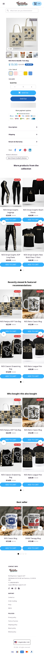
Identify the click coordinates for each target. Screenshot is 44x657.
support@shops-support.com (17, 585)
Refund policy (12, 632)
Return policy (12, 628)
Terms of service (13, 621)
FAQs (9, 605)
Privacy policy (12, 617)
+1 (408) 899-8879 (13, 582)
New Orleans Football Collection (17, 158)
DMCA (10, 608)
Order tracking (12, 601)
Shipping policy (12, 625)
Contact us (11, 597)
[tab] (20, 270)
